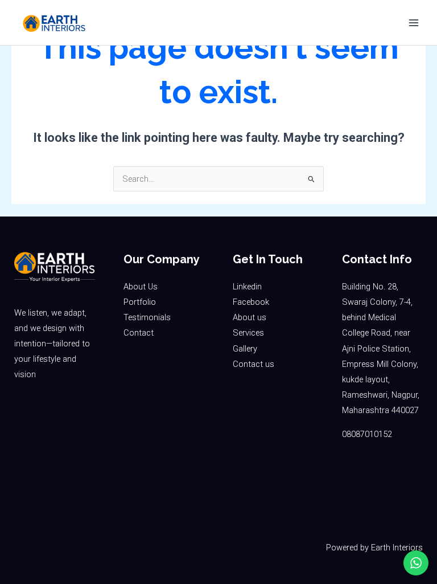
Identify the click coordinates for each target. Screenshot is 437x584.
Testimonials (147, 317)
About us (249, 317)
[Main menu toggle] (414, 23)
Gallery (245, 349)
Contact (138, 333)
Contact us (253, 364)
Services (248, 333)
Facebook (251, 302)
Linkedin (247, 286)
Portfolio (139, 302)
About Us (140, 286)
